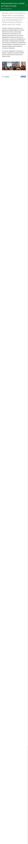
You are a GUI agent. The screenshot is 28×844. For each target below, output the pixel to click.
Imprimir (7, 76)
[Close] (26, 5)
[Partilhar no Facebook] (23, 76)
